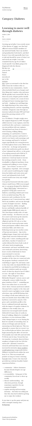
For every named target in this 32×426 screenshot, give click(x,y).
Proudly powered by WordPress (9, 417)
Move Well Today (10, 188)
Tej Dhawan (6, 7)
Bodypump (6, 404)
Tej (3, 37)
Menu (26, 8)
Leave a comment (6, 39)
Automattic (13, 419)
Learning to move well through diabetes (15, 30)
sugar (16, 46)
